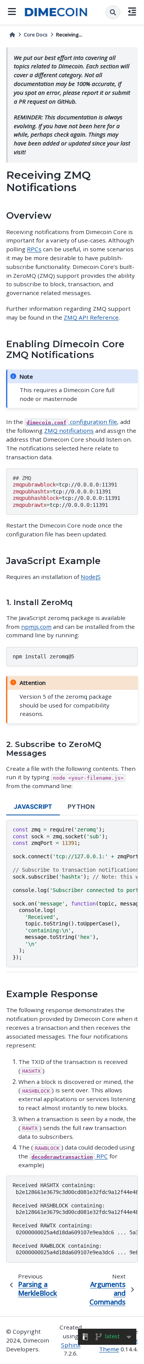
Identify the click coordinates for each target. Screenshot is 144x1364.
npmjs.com (36, 626)
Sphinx (71, 1345)
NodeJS (91, 577)
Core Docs (36, 34)
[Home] (12, 35)
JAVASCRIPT (33, 806)
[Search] (113, 12)
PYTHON (81, 806)
